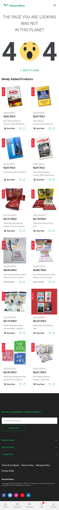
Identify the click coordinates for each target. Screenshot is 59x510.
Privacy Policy (8, 471)
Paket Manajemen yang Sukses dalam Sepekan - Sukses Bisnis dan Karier (14, 328)
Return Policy (28, 465)
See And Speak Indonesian (15, 172)
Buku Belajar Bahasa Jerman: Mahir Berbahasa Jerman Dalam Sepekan (43, 175)
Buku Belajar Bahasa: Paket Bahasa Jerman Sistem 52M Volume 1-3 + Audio (44, 277)
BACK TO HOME (30, 70)
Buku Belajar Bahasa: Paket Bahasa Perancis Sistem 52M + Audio (15, 277)
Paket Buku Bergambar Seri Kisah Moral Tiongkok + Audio (15, 380)
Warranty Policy (43, 465)
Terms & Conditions (10, 465)
